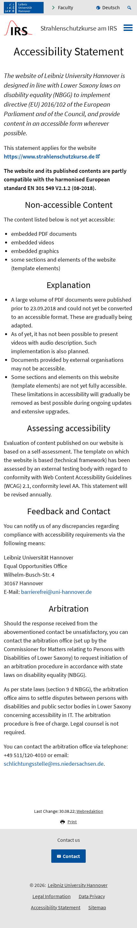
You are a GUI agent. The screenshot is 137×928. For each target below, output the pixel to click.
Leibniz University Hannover (78, 885)
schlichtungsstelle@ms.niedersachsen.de (54, 763)
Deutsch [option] (111, 7)
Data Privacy (92, 896)
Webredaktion (89, 811)
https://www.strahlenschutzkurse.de (49, 156)
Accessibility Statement (55, 907)
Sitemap (97, 907)
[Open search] (130, 7)
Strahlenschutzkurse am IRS (78, 28)
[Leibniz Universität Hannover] (24, 7)
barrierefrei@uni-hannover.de (56, 591)
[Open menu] (128, 30)
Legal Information (51, 896)
